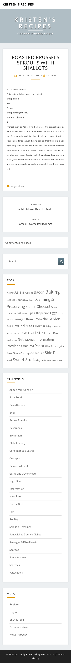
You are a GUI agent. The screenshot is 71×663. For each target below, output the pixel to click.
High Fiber (15, 481)
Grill (9, 326)
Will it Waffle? (57, 360)
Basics (11, 300)
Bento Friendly (18, 420)
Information (16, 488)
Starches (14, 565)
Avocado (29, 292)
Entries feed (16, 619)
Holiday (47, 326)
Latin (39, 332)
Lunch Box (51, 333)
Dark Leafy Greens (17, 313)
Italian (9, 333)
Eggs (53, 313)
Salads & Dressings (20, 527)
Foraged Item (23, 319)
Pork (12, 511)
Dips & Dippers (37, 313)
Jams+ (17, 333)
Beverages (15, 428)
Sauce (17, 353)
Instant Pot (56, 327)
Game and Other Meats (23, 473)
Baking (52, 292)
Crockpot (15, 458)
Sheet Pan (37, 353)
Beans (20, 300)
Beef (12, 412)
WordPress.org (18, 634)
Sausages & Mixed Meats (23, 542)
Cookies (55, 307)
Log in (13, 612)
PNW (47, 346)
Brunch (33, 300)
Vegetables (17, 186)
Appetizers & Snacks (21, 389)
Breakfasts (15, 435)
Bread (27, 300)
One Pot (27, 345)
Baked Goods (17, 405)
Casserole (31, 307)
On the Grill (16, 504)
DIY (47, 313)
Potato (54, 346)
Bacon (39, 292)
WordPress (47, 654)
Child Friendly (17, 443)
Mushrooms (12, 340)
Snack (9, 360)
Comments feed (18, 627)
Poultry (13, 519)
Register (14, 604)
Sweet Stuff (23, 359)
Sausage (26, 353)
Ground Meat (23, 326)
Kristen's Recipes (18, 4)
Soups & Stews (17, 557)
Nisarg (35, 658)
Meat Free (15, 496)
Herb (39, 326)
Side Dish (52, 352)
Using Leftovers (42, 360)
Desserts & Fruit (18, 466)
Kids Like (27, 333)
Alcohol (10, 292)
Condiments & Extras (21, 450)
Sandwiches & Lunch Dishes (25, 534)
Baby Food (15, 397)
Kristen (51, 75)
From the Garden (46, 319)
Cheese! (43, 306)
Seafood (14, 549)
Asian (19, 292)
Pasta (39, 345)
